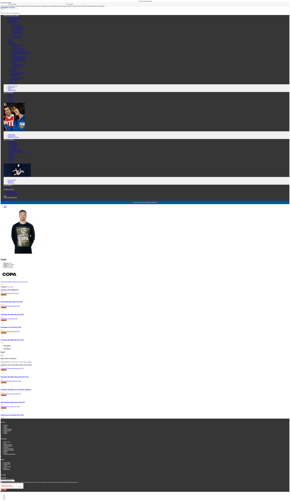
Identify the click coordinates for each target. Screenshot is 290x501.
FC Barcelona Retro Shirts (19, 56)
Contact (5, 433)
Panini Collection (14, 145)
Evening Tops (11, 87)
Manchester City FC (17, 51)
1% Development (8, 429)
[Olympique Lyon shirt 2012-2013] (9, 318)
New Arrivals (13, 21)
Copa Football (7, 463)
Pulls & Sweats (10, 153)
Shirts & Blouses (12, 90)
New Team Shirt (12, 180)
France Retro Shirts (17, 26)
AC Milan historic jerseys (19, 64)
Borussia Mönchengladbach (19, 72)
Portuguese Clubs (14, 75)
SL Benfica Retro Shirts (18, 78)
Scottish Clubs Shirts (15, 79)
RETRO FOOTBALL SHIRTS (11, 15)
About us (6, 425)
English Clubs (13, 44)
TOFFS (5, 465)
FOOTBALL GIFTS (9, 189)
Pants (11, 161)
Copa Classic (7, 462)
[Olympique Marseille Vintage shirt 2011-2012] (12, 368)
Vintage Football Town (15, 149)
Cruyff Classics (13, 143)
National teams (10, 94)
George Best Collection (15, 150)
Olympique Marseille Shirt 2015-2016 (12, 314)
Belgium (12, 6)
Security (6, 451)
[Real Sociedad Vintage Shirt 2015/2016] (11, 393)
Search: (2, 9)
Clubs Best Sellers (14, 19)
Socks (8, 188)
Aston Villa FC (16, 47)
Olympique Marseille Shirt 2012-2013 (12, 340)
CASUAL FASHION (9, 139)
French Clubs (13, 70)
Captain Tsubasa (10, 157)
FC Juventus (16, 68)
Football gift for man (11, 192)
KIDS (5, 196)
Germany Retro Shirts (18, 28)
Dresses (9, 88)
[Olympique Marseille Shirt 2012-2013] (10, 331)
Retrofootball (13, 146)
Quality (5, 427)
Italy (28, 6)
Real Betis (15, 61)
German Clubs (13, 71)
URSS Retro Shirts (17, 33)
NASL (11, 82)
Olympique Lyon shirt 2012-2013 (11, 327)
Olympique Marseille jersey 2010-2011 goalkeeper (16, 389)
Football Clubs (10, 42)
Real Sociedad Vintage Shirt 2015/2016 (13, 402)
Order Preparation (8, 446)
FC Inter (15, 67)
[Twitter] (1, 491)
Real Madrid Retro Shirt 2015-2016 (12, 302)
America (12, 34)
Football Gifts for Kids (12, 194)
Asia (11, 38)
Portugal (33, 6)
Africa (11, 40)
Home (5, 206)
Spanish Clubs (13, 55)
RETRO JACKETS (8, 92)
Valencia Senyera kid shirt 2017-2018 (12, 415)
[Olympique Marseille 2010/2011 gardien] (11, 381)
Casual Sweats (13, 156)
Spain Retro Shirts (17, 32)
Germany (23, 6)
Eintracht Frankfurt (17, 74)
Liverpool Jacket (12, 135)
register (29, 362)
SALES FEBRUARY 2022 (10, 197)
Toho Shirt (10, 181)
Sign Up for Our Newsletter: (7, 479)
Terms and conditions (9, 450)
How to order (7, 441)
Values (5, 426)
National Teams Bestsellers (16, 18)
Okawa (5, 468)
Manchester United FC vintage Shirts (21, 53)
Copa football (13, 142)
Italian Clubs (13, 63)
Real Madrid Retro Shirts (19, 57)
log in (25, 362)
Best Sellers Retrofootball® (13, 17)
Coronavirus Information (9, 454)
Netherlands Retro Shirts (18, 29)
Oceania (12, 41)
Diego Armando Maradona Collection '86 (19, 152)
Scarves (8, 186)
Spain (38, 6)
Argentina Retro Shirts (18, 36)
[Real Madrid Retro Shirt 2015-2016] (10, 293)
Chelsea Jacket (11, 134)
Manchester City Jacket (13, 137)
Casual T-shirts (10, 141)
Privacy (5, 452)
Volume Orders (7, 430)
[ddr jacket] (14, 130)
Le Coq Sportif (13, 147)
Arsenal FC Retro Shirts (18, 45)
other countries (62, 6)
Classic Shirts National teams (13, 22)
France (17, 6)
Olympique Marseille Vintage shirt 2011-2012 (15, 377)
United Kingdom (53, 6)
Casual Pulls (13, 154)
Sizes (5, 443)
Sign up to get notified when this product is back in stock (14, 281)
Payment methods (8, 444)
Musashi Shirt (11, 182)
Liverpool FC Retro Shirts (19, 49)
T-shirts (11, 158)
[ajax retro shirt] (17, 176)
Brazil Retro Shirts (17, 37)
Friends (5, 432)
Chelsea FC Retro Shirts (18, 48)
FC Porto (15, 76)
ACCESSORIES (8, 185)
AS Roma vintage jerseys (19, 66)
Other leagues (13, 83)
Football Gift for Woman (12, 193)
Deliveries (6, 447)
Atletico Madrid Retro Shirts (19, 59)
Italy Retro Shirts (17, 30)
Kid (10, 162)
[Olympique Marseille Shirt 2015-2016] (10, 306)
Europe (11, 23)
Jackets (11, 160)
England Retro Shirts (18, 25)
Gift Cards (9, 190)
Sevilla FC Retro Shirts (18, 60)
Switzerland (44, 6)
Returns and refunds (8, 448)
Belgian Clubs (13, 81)
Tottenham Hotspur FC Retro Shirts (21, 52)
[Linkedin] (2, 491)
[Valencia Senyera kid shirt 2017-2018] (10, 406)
